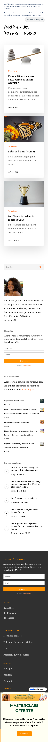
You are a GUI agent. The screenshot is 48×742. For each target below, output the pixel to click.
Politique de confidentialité (18, 642)
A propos (8, 668)
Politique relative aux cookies (31, 15)
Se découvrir (9, 613)
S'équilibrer (12, 71)
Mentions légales (12, 635)
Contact (8, 681)
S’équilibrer (9, 608)
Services (7, 674)
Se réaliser (12, 146)
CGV (5, 648)
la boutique (27, 389)
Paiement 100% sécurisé (16, 654)
